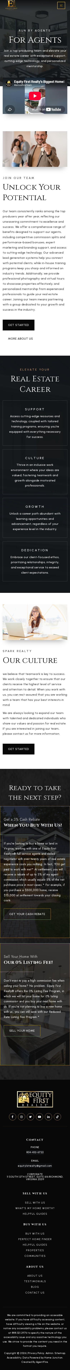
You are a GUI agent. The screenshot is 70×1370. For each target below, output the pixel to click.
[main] (35, 540)
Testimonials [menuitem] (35, 1281)
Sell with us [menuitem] (35, 1202)
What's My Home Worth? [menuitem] (35, 1208)
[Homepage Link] (11, 5)
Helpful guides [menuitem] (35, 1213)
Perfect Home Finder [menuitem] (35, 1239)
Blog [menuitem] (35, 1286)
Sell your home (22, 1030)
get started (18, 325)
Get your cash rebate (27, 914)
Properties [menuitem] (35, 1250)
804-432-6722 (35, 1152)
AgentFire (42, 1361)
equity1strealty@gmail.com (35, 1165)
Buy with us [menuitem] (35, 1233)
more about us (20, 338)
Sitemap (60, 1353)
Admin (49, 1353)
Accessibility (14, 1357)
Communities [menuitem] (35, 1256)
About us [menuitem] (35, 1275)
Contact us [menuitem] (35, 1292)
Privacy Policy (36, 1353)
